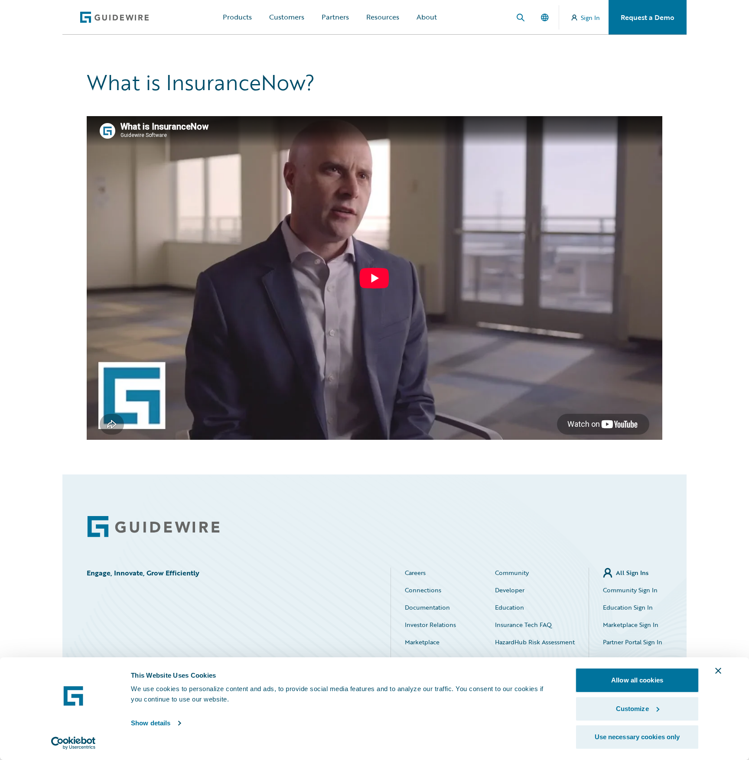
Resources (382, 17)
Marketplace (422, 641)
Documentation (427, 607)
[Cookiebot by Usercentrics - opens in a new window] (73, 743)
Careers (415, 572)
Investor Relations (430, 624)
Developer (509, 589)
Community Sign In (630, 589)
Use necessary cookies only (637, 737)
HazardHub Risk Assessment (535, 641)
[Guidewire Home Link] (153, 526)
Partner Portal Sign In (632, 641)
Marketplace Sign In (630, 624)
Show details (150, 723)
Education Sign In (628, 607)
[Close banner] (718, 671)
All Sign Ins (632, 572)
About (427, 17)
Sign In (590, 17)
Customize (632, 708)
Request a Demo (647, 17)
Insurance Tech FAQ (523, 624)
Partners (335, 17)
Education (509, 607)
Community (512, 572)
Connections (423, 589)
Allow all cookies (637, 680)
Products (237, 17)
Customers (286, 17)
